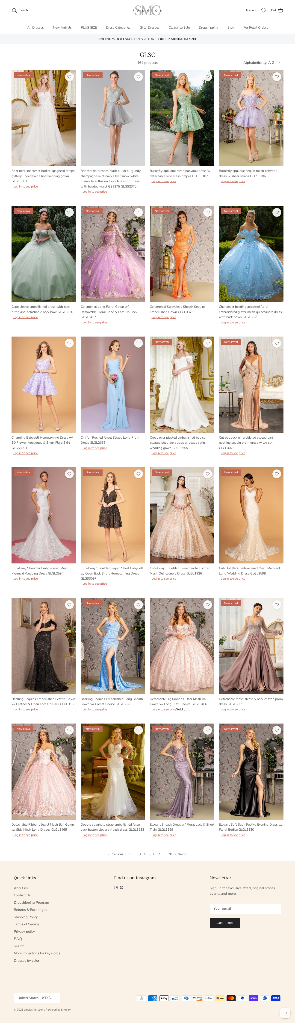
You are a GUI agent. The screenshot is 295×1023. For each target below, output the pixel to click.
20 (170, 854)
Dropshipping (208, 27)
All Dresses (35, 27)
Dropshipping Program (31, 902)
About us (21, 888)
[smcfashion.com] (147, 10)
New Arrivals (62, 27)
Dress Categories (118, 27)
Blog (230, 27)
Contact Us (22, 895)
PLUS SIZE (89, 27)
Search (19, 946)
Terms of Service (26, 924)
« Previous (116, 854)
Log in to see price (25, 187)
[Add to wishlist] (69, 76)
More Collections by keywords (37, 953)
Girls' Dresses (149, 27)
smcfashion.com (34, 1009)
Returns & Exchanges (30, 909)
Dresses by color (26, 960)
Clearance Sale (179, 27)
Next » (182, 854)
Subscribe (225, 923)
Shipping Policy (26, 917)
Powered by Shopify (58, 1009)
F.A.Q (18, 938)
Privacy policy (24, 931)
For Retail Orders (255, 27)
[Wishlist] (263, 10)
